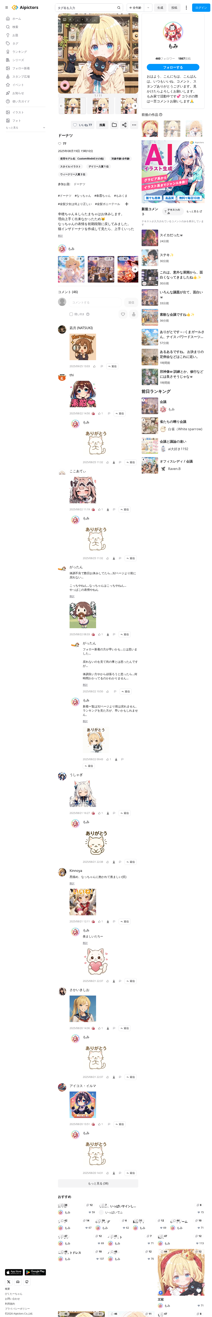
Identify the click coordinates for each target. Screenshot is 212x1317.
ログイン (201, 8)
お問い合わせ (12, 1298)
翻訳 (60, 235)
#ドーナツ (64, 196)
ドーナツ (79, 184)
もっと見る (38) (98, 1183)
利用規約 (10, 1303)
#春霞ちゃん (102, 196)
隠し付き (79, 314)
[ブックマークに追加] (114, 125)
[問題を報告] (102, 366)
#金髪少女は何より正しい (75, 204)
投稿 (174, 8)
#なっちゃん (83, 196)
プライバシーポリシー (17, 1308)
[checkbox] (71, 314)
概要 (7, 1289)
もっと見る (192, 211)
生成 (160, 8)
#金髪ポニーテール (107, 204)
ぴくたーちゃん (13, 1293)
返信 (114, 366)
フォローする (173, 67)
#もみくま (121, 196)
